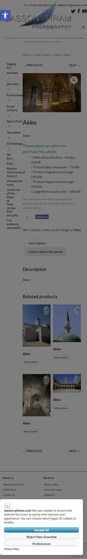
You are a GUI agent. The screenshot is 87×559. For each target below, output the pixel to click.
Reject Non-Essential (41, 537)
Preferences (41, 544)
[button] (5, 15)
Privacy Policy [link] (11, 549)
